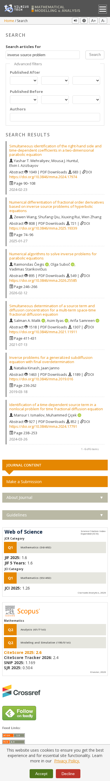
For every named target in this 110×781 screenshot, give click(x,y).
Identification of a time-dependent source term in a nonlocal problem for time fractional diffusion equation (56, 406)
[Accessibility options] (84, 21)
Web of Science (24, 532)
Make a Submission (24, 481)
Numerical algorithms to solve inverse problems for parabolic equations (53, 256)
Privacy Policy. (67, 760)
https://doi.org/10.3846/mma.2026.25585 (43, 280)
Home (9, 20)
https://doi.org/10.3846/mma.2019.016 (41, 378)
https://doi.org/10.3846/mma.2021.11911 (43, 331)
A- (103, 20)
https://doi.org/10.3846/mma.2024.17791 (43, 426)
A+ (93, 20)
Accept (41, 773)
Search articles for (23, 46)
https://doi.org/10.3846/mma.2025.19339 (43, 228)
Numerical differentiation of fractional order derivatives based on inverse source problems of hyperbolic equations (56, 206)
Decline (68, 773)
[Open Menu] (103, 9)
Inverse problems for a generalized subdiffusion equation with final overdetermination (51, 359)
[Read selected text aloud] (75, 21)
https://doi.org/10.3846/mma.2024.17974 (43, 176)
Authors (18, 109)
